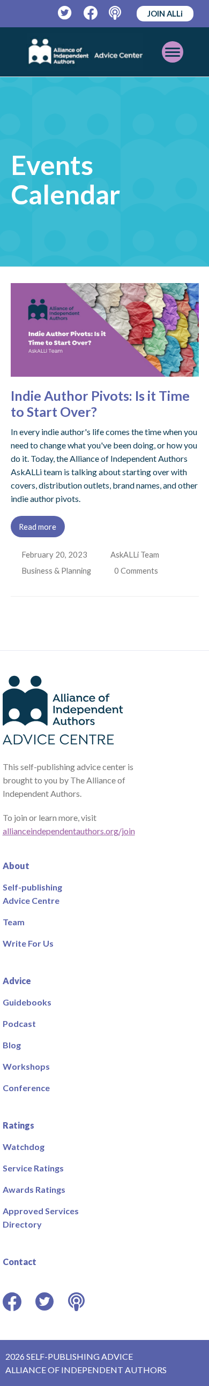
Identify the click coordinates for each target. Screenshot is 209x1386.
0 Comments (139, 570)
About (16, 865)
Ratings (18, 1125)
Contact (19, 1261)
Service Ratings (33, 1168)
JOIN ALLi (165, 13)
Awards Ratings (34, 1189)
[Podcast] (116, 13)
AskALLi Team (135, 554)
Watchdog (23, 1146)
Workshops (26, 1066)
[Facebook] (91, 13)
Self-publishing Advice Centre (32, 893)
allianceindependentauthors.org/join (69, 831)
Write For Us (28, 943)
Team (14, 922)
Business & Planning (57, 570)
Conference (26, 1088)
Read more (37, 526)
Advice (17, 981)
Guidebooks (27, 1002)
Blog (12, 1045)
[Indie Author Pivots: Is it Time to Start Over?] (105, 370)
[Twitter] (65, 13)
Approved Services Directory (41, 1217)
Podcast (19, 1023)
